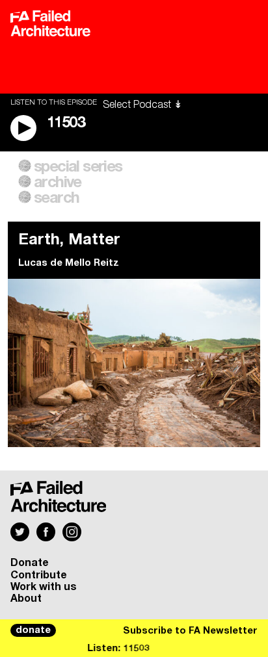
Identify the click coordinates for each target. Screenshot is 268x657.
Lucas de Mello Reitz (68, 263)
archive (57, 182)
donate (33, 630)
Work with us (43, 587)
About (26, 598)
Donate (29, 563)
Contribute (38, 575)
